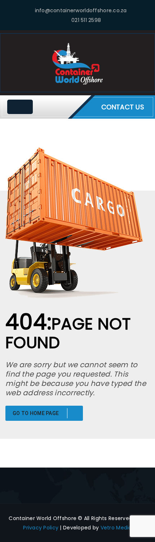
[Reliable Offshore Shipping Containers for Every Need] (77, 63)
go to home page (36, 413)
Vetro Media (116, 527)
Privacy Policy (40, 527)
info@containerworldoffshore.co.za (81, 10)
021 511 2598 (86, 20)
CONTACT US (122, 107)
